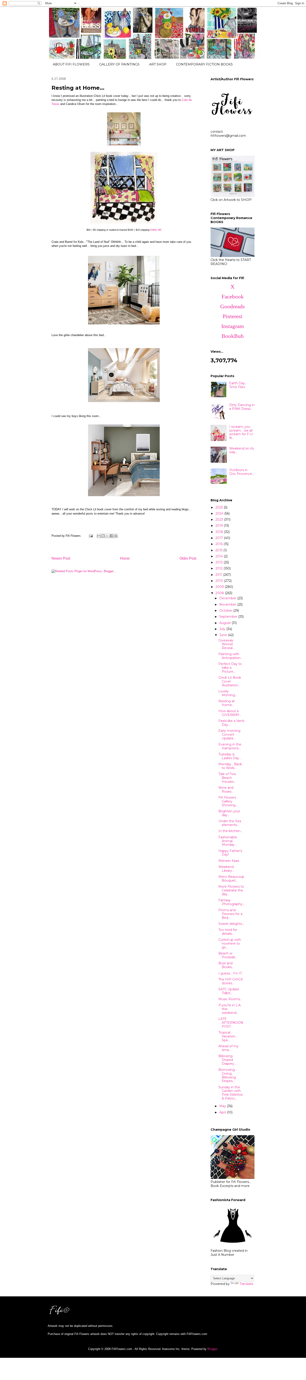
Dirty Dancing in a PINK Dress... (241, 407)
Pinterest (232, 316)
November (228, 604)
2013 (219, 562)
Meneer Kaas (228, 861)
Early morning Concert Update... (229, 734)
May (223, 1106)
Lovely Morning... (227, 693)
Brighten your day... (229, 813)
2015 (219, 550)
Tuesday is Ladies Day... (229, 756)
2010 (219, 581)
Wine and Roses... (225, 789)
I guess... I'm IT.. (230, 973)
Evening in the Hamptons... (229, 746)
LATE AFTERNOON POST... (230, 1022)
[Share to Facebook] (111, 536)
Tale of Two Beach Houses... (227, 778)
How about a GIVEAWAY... (229, 713)
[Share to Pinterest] (116, 536)
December (228, 598)
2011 (219, 575)
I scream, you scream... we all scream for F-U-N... (241, 432)
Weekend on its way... (241, 450)
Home (125, 558)
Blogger (212, 1349)
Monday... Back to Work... (230, 766)
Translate (246, 1284)
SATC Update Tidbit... (228, 991)
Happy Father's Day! (230, 853)
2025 (219, 507)
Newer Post (61, 558)
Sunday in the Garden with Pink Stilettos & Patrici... (230, 1092)
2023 (219, 519)
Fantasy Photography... (231, 902)
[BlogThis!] (103, 536)
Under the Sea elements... (229, 823)
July (222, 629)
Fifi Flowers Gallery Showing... (227, 801)
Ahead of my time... (228, 1048)
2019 (219, 526)
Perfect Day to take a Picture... (230, 668)
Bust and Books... (226, 965)
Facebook (233, 296)
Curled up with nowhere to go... (229, 943)
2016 (219, 544)
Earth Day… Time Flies (238, 385)
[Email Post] (90, 535)
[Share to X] (107, 536)
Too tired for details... (227, 932)
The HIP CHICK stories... (230, 981)
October (226, 611)
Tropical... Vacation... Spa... (227, 1036)
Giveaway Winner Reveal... (226, 644)
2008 (220, 593)
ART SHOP (157, 64)
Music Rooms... (230, 999)
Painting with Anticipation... (230, 656)
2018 (219, 532)
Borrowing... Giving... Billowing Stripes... (227, 1075)
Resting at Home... (226, 703)
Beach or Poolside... (227, 955)
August (225, 623)
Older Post (187, 558)
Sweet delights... (231, 924)
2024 (219, 513)
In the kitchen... (230, 831)
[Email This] (99, 536)
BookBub (233, 336)
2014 (219, 556)
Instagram (232, 326)
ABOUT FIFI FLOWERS (71, 64)
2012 (219, 568)
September (228, 617)
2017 (219, 538)
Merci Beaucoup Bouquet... (231, 878)
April (223, 1112)
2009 (220, 587)
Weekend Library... (226, 869)
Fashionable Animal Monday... (227, 841)
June (223, 635)
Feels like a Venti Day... (231, 723)
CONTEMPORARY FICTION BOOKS (204, 64)
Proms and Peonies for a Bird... (230, 914)
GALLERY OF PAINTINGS (119, 64)
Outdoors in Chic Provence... (241, 472)
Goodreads (232, 306)
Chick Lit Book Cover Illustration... (229, 681)
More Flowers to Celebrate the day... (231, 890)
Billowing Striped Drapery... (227, 1060)
